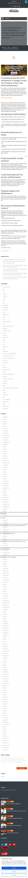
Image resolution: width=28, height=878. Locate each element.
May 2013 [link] (5, 731)
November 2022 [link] (6, 504)
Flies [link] (4, 323)
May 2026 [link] (5, 423)
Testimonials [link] (5, 394)
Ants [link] (4, 289)
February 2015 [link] (5, 699)
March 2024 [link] (5, 479)
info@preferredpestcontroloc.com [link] (14, 3)
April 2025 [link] (5, 453)
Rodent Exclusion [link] (6, 369)
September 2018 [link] (6, 607)
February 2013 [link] (5, 738)
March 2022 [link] (5, 520)
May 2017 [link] (5, 642)
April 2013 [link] (5, 733)
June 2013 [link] (5, 729)
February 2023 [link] (5, 497)
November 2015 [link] (6, 678)
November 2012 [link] (6, 745)
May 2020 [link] (5, 561)
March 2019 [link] (5, 593)
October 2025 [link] (5, 439)
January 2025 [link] (5, 458)
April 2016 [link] (5, 667)
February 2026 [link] (5, 430)
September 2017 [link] (6, 635)
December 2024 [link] (6, 460)
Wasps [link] (4, 404)
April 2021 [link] (5, 543)
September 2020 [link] (6, 552)
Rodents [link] (4, 372)
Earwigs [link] (4, 316)
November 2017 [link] (6, 630)
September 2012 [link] (6, 747)
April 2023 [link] (5, 492)
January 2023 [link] (5, 499)
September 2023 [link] (6, 488)
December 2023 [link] (6, 485)
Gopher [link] (4, 332)
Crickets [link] (4, 312)
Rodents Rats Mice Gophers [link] (8, 374)
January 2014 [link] (5, 720)
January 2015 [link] (5, 701)
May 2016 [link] (5, 665)
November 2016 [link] (6, 651)
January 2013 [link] (5, 740)
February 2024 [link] (5, 481)
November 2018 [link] (6, 603)
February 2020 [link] (5, 568)
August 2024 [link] (5, 467)
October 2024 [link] (5, 465)
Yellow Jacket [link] (5, 408)
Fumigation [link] (5, 328)
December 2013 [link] (6, 722)
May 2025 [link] (5, 451)
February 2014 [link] (5, 717)
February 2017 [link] (5, 646)
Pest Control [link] (5, 362)
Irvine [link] (4, 339)
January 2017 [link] (5, 648)
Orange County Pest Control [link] (8, 355)
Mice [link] (4, 342)
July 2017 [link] (4, 637)
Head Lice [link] (5, 335)
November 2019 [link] (6, 575)
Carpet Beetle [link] (5, 305)
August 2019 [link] (5, 582)
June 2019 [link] (5, 586)
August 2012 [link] (5, 749)
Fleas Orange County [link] (7, 321)
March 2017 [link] (5, 644)
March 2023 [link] (5, 495)
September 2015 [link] (6, 683)
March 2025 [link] (5, 456)
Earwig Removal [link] (6, 314)
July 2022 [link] (4, 511)
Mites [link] (4, 344)
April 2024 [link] (5, 476)
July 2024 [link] (4, 469)
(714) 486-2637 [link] (14, 1)
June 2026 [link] (5, 421)
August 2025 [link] (5, 444)
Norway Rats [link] (5, 351)
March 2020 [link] (5, 566)
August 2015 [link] (5, 685)
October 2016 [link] (5, 653)
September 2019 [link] (6, 580)
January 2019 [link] (5, 598)
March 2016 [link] (5, 669)
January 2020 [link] (5, 570)
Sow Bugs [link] (5, 383)
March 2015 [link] (5, 697)
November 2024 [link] (6, 462)
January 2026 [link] (5, 433)
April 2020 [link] (5, 563)
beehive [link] (4, 298)
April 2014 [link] (5, 713)
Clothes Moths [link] (5, 307)
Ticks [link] (4, 397)
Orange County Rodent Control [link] (9, 358)
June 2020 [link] (5, 559)
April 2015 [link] (5, 694)
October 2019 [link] (5, 577)
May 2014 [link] (5, 710)
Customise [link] (14, 871)
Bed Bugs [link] (5, 293)
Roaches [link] (4, 367)
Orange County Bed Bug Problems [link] (9, 353)
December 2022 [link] (6, 501)
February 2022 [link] (5, 522)
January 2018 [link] (5, 625)
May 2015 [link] (5, 692)
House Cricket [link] (5, 337)
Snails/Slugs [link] (5, 381)
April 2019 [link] (5, 591)
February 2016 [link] (5, 671)
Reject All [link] (14, 875)
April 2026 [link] (5, 426)
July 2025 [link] (4, 446)
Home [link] (9, 47)
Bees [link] (4, 300)
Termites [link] (4, 392)
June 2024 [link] (5, 472)
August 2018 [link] (5, 609)
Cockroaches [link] (5, 310)
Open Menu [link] (7, 18)
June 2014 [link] (5, 708)
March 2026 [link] (5, 428)
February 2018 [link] (5, 623)
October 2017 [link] (5, 632)
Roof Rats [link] (5, 376)
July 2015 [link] (4, 687)
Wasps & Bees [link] (6, 406)
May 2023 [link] (5, 490)
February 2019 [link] (5, 596)
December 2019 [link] (6, 573)
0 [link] (10, 801)
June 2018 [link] (5, 614)
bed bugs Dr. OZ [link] (6, 296)
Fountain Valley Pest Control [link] (8, 326)
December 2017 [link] (6, 628)
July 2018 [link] (4, 612)
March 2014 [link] (5, 715)
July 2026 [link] (4, 419)
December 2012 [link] (6, 743)
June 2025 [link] (5, 449)
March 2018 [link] (5, 621)
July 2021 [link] (4, 538)
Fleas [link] (4, 319)
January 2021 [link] (5, 545)
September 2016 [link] (6, 655)
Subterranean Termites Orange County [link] (10, 388)
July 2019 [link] (4, 584)
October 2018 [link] (5, 605)
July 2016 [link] (4, 660)
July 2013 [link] (4, 727)
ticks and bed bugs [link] (6, 399)
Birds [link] (4, 303)
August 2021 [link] (5, 536)
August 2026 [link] (5, 417)
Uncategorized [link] (14, 47)
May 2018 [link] (5, 616)
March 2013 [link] (5, 736)
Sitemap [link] (2, 776)
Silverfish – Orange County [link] (8, 378)
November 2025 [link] (6, 437)
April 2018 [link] (5, 619)
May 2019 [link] (5, 589)
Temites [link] (4, 390)
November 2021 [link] (6, 529)
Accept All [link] (14, 868)
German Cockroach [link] (6, 330)
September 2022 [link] (6, 506)
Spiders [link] (4, 385)
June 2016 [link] (5, 662)
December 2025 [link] (6, 435)
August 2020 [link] (5, 554)
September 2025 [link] (6, 442)
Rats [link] (4, 365)
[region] (14, 867)
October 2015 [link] (5, 681)
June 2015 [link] (5, 690)
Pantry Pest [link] (5, 360)
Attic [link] (3, 291)
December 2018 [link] (6, 600)
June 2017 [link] (5, 639)
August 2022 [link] (5, 508)
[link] (26, 1)
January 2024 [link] (5, 483)
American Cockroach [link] (7, 287)
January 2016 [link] (5, 674)
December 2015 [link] (6, 676)
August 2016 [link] (5, 658)
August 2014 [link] (5, 704)
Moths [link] (4, 349)
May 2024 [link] (5, 474)
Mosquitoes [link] (5, 346)
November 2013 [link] (6, 724)
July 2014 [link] (4, 706)
